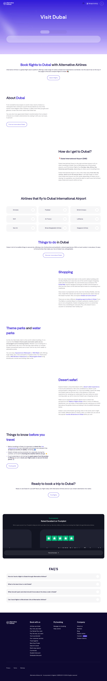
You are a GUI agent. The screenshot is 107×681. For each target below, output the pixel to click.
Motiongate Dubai (35, 356)
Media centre (81, 633)
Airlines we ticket (35, 626)
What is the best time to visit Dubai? (20, 584)
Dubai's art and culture (88, 295)
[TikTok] (14, 656)
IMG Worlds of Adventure (19, 356)
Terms (15, 668)
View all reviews (52, 553)
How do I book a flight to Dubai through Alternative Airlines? (27, 576)
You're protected (35, 636)
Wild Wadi (36, 353)
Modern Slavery (82, 638)
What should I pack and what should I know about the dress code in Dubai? (32, 592)
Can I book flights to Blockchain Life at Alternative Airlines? (27, 599)
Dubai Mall (62, 284)
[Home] (8, 3)
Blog (78, 631)
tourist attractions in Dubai (74, 414)
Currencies (33, 650)
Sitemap (22, 668)
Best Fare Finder (35, 643)
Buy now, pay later (35, 629)
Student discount (35, 653)
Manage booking (93, 3)
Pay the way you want (36, 633)
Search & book (34, 646)
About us (80, 626)
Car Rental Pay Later (36, 631)
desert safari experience (91, 387)
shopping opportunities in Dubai (86, 299)
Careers (79, 636)
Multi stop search (35, 648)
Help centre (57, 629)
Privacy (8, 668)
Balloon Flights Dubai (76, 401)
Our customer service (36, 638)
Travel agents (34, 641)
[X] (11, 656)
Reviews (79, 629)
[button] (102, 3)
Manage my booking (60, 626)
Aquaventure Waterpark (23, 353)
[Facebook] (7, 656)
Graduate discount (35, 655)
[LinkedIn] (21, 656)
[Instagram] (17, 656)
